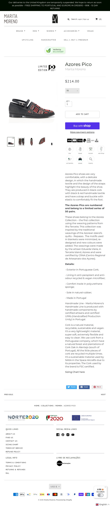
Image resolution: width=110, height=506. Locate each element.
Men (35, 31)
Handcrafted (48, 40)
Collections (47, 406)
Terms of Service (14, 448)
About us (10, 434)
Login (80, 19)
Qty (68, 101)
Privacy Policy (13, 466)
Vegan (90, 31)
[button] (103, 504)
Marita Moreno (75, 69)
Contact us (11, 441)
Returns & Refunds (15, 469)
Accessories (71, 31)
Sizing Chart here (75, 372)
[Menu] (105, 487)
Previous (8, 394)
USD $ (54, 486)
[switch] (100, 495)
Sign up (86, 19)
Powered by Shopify (64, 500)
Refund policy (13, 452)
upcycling (28, 40)
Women (51, 31)
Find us (9, 437)
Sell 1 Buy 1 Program (76, 40)
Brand (20, 31)
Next (103, 394)
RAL (7, 473)
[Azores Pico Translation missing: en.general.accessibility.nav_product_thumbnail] (11, 142)
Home (36, 406)
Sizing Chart (12, 444)
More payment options (82, 132)
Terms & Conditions (16, 462)
